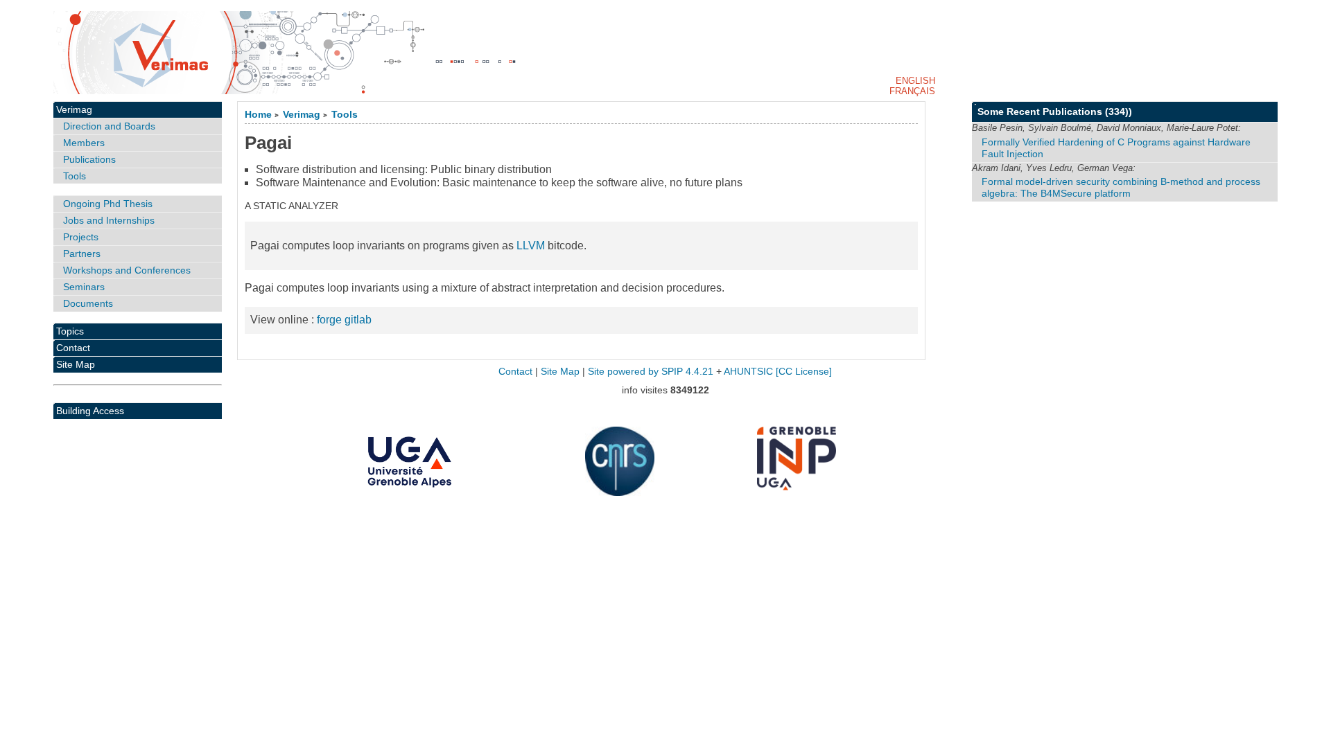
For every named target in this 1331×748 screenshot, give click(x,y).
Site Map (75, 364)
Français (912, 91)
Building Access (90, 410)
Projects (80, 236)
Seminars (84, 286)
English (915, 80)
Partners (82, 253)
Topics (70, 331)
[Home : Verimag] (665, 52)
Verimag (301, 114)
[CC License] (804, 371)
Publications (89, 159)
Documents (88, 303)
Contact (73, 347)
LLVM (530, 245)
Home (258, 114)
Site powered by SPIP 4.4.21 (650, 371)
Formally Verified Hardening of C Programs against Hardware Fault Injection (1116, 147)
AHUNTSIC (748, 371)
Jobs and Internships (109, 220)
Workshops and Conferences (127, 270)
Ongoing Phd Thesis (108, 203)
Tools (344, 114)
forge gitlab (344, 320)
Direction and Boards (109, 126)
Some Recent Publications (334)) (1054, 111)
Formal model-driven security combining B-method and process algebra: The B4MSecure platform (1121, 187)
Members (84, 142)
